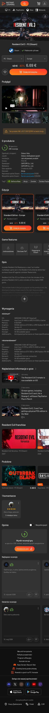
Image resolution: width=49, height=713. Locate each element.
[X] (15, 684)
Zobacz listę (25, 153)
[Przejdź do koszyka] (38, 3)
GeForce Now (15, 181)
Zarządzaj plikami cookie (24, 700)
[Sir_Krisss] (11, 504)
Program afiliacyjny (24, 658)
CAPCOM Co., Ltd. (27, 163)
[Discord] (8, 684)
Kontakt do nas (24, 661)
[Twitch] (40, 684)
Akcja (23, 171)
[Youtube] (33, 684)
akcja (25, 181)
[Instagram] (21, 684)
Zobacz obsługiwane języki (30, 156)
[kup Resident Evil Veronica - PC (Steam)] (19, 439)
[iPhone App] (16, 692)
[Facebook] (27, 684)
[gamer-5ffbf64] (6, 564)
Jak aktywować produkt (29, 158)
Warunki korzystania (24, 651)
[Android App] (33, 692)
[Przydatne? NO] (36, 594)
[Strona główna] (8, 4)
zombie (33, 181)
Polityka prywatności (24, 655)
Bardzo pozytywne (27, 174)
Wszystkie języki (41, 525)
